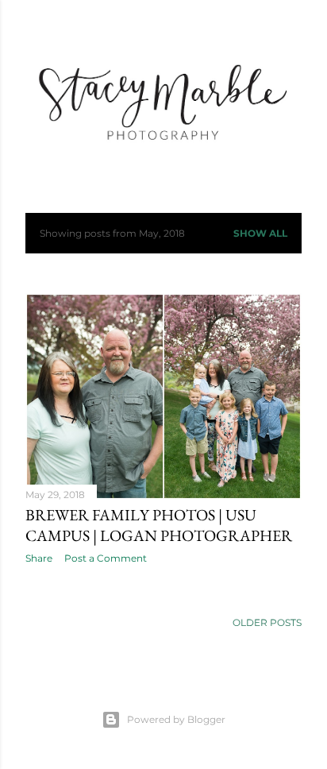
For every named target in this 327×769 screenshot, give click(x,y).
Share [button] (38, 558)
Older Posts (267, 622)
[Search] (292, 25)
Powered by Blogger (176, 719)
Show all (260, 233)
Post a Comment (105, 558)
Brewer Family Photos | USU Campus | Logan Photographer (158, 525)
